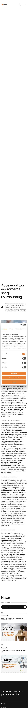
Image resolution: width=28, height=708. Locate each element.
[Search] (19, 4)
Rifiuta (14, 382)
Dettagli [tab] (11, 329)
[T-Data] (5, 4)
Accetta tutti (14, 373)
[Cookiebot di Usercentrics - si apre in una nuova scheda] (20, 325)
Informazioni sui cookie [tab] (21, 329)
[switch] (24, 358)
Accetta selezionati (14, 377)
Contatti (3, 703)
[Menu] (25, 4)
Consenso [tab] (4, 329)
